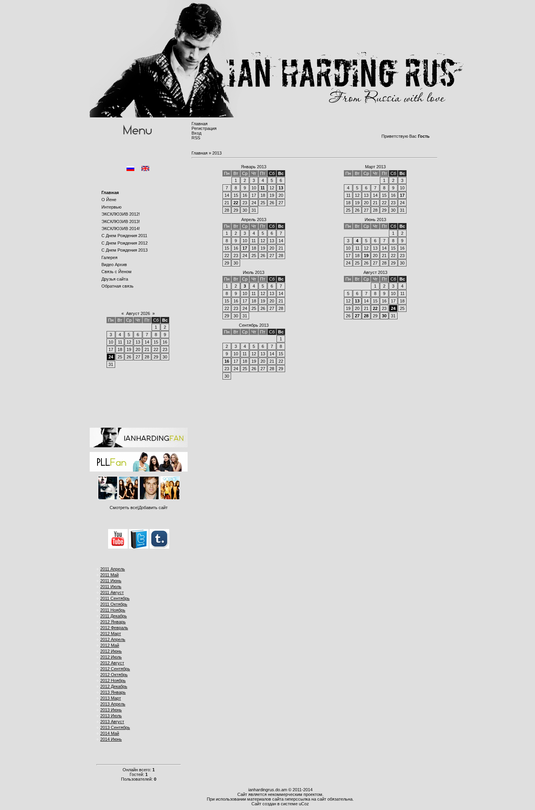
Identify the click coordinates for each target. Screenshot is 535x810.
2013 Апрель (112, 704)
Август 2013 (375, 272)
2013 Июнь (111, 709)
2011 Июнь (110, 580)
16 (226, 361)
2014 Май (109, 733)
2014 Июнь (111, 739)
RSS (196, 137)
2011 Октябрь (113, 604)
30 (384, 315)
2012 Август (112, 663)
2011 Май (109, 574)
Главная (200, 123)
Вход (196, 133)
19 (366, 255)
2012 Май (109, 645)
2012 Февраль (114, 627)
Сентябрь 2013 (254, 325)
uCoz (304, 803)
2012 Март (110, 633)
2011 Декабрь (113, 616)
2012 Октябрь (114, 674)
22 (235, 202)
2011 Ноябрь (112, 610)
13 (280, 187)
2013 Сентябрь (115, 727)
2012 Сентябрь (115, 668)
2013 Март (110, 698)
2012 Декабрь (113, 686)
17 (402, 195)
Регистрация (204, 128)
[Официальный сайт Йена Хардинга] (139, 445)
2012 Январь (113, 621)
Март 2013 (375, 166)
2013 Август (112, 721)
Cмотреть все (123, 507)
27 (357, 315)
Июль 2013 (253, 272)
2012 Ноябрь (113, 680)
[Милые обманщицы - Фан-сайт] (139, 470)
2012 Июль (111, 657)
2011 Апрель (112, 569)
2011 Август (112, 592)
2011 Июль (110, 586)
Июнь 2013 (375, 219)
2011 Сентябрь (115, 598)
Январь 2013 (253, 166)
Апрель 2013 (253, 219)
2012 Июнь (111, 651)
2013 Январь (113, 692)
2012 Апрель (112, 639)
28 (366, 315)
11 (262, 187)
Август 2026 (138, 313)
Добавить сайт (153, 507)
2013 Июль (111, 715)
